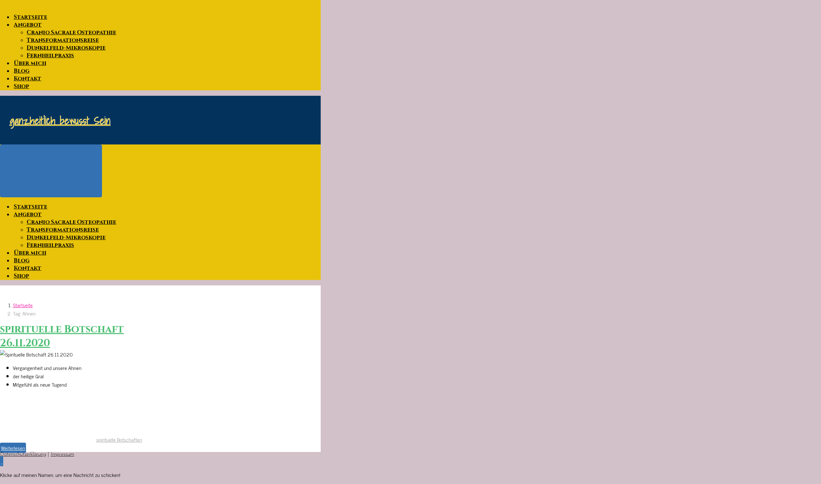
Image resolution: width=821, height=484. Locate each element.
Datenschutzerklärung (23, 454)
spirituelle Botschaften (119, 439)
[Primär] (51, 170)
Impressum (62, 454)
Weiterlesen (13, 448)
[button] (1, 461)
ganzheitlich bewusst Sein (60, 120)
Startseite (23, 305)
